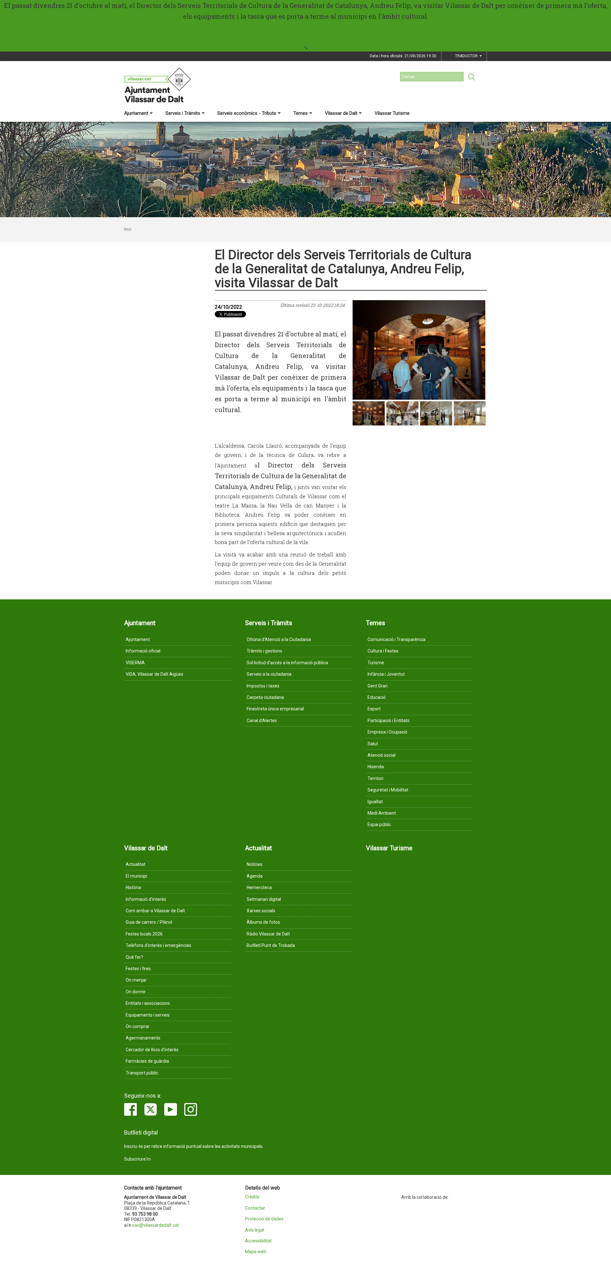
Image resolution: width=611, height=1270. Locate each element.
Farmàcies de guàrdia (147, 1061)
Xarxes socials (261, 910)
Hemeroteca (259, 887)
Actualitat (135, 864)
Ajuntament (136, 113)
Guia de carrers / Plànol (149, 922)
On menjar (136, 980)
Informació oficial (143, 650)
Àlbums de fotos (263, 922)
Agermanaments (143, 1037)
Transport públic (142, 1072)
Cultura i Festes (383, 650)
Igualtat (375, 801)
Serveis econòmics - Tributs (246, 113)
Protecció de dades (264, 1219)
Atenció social (382, 755)
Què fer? (134, 957)
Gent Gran (378, 685)
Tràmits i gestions (264, 650)
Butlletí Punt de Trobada (271, 945)
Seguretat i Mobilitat (388, 789)
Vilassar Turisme (392, 113)
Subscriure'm (137, 1159)
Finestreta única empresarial (275, 708)
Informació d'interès (146, 899)
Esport (374, 708)
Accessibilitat (258, 1241)
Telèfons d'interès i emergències (158, 945)
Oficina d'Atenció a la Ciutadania (279, 639)
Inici (127, 229)
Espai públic (379, 824)
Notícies (255, 864)
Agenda (255, 876)
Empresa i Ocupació (387, 732)
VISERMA (135, 662)
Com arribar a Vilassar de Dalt (155, 910)
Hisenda (376, 766)
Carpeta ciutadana (265, 697)
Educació (377, 697)
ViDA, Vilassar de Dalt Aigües (154, 674)
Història (133, 887)
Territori (375, 778)
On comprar (138, 1026)
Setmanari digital (264, 899)
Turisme (376, 662)
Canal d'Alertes (262, 720)
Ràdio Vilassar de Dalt (268, 933)
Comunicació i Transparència (396, 639)
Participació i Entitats (389, 720)
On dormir (136, 991)
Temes (300, 113)
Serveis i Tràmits (182, 113)
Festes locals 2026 (144, 933)
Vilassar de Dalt (341, 113)
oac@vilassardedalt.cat (155, 1225)
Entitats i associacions (148, 1003)
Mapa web (255, 1251)
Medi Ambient (382, 813)
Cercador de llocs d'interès (152, 1049)
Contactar (255, 1208)
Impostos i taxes (263, 685)
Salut (373, 743)
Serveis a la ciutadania (269, 674)
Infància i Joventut (386, 674)
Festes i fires (138, 968)
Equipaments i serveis (148, 1015)
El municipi (136, 876)
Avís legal (254, 1230)
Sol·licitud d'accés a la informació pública (287, 662)
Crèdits (252, 1197)
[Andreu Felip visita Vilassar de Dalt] (419, 350)
